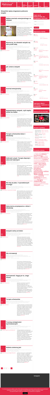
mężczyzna (42, 165)
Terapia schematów (12, 139)
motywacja (36, 165)
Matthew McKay (11, 233)
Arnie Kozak (9, 255)
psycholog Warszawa (20, 138)
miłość (43, 163)
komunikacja (8, 69)
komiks (29, 69)
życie (43, 185)
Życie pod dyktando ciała (43, 84)
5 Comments (8, 49)
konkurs (30, 22)
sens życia (43, 178)
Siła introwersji (11, 253)
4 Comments (8, 140)
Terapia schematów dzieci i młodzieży (15, 135)
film (42, 157)
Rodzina (16, 137)
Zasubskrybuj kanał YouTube (39, 124)
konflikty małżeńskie (13, 69)
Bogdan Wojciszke (10, 349)
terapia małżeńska (9, 234)
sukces (46, 178)
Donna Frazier (14, 22)
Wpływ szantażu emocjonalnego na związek (18, 19)
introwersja (12, 256)
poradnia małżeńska (38, 169)
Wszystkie (16, 21)
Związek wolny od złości (14, 231)
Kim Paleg (18, 233)
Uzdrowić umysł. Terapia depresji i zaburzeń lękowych (18, 159)
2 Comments (8, 303)
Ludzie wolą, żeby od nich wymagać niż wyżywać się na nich (44, 57)
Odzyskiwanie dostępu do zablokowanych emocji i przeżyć (43, 77)
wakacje (44, 181)
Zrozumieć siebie (20, 21)
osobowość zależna (28, 326)
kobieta (45, 160)
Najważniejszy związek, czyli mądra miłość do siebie (18, 111)
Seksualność (43, 177)
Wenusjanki (36, 182)
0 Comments (8, 70)
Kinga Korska (26, 69)
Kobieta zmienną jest (13, 347)
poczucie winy (13, 23)
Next (9, 368)
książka (7, 23)
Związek (24, 21)
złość (12, 234)
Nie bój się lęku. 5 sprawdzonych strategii (17, 183)
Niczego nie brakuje (43, 44)
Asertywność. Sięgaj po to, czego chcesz (17, 276)
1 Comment (7, 328)
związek (37, 185)
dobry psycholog (10, 138)
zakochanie (43, 182)
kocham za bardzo (37, 161)
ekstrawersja (19, 255)
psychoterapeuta (25, 138)
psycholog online (13, 138)
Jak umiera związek (13, 67)
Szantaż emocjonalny (13, 89)
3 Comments (8, 351)
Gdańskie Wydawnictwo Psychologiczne (22, 22)
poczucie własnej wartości (18, 47)
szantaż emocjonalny (19, 91)
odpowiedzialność (22, 326)
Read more (25, 35)
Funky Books (15, 233)
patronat (10, 23)
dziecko (14, 138)
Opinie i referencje (44, 130)
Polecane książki (12, 21)
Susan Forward (23, 23)
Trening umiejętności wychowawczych (13, 323)
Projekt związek (26, 69)
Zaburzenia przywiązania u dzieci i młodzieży (18, 207)
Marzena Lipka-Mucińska (39, 139)
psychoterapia (46, 174)
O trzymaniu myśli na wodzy (44, 64)
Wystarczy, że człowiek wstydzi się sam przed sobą (18, 43)
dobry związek (10, 22)
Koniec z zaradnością (43, 38)
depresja (9, 162)
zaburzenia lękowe (20, 187)
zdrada (46, 183)
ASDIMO (9, 46)
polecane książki (18, 23)
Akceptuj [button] (25, 393)
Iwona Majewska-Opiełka (26, 46)
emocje (38, 157)
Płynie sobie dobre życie (43, 98)
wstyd (28, 47)
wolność (39, 182)
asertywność (9, 279)
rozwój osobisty (25, 280)
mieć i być (37, 163)
